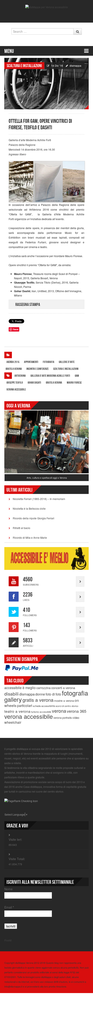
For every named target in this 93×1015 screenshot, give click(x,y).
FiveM (7, 940)
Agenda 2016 (12, 362)
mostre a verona (64, 701)
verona (59, 710)
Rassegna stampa (27, 304)
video (75, 718)
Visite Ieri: (15, 839)
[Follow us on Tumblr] (55, 15)
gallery (13, 699)
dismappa (75, 65)
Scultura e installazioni (24, 65)
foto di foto (53, 694)
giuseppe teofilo (14, 382)
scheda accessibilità (44, 706)
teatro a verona (17, 711)
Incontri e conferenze (37, 369)
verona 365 (76, 711)
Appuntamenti (31, 362)
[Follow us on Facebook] (37, 15)
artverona (20, 376)
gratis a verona (54, 382)
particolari (24, 705)
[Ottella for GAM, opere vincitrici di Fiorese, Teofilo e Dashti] (46, 83)
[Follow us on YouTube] (49, 15)
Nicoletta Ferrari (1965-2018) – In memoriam (39, 499)
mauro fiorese (74, 382)
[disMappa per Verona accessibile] (46, 6)
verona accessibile (16, 389)
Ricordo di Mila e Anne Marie (30, 537)
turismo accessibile (41, 711)
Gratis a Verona (14, 369)
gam (77, 376)
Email (9, 907)
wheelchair (12, 722)
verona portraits (62, 718)
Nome (8, 889)
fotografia (75, 692)
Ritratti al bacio (21, 528)
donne (40, 694)
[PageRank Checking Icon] (21, 800)
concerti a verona (63, 687)
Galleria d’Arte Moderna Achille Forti (50, 376)
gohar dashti (34, 382)
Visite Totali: (17, 859)
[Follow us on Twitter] (43, 15)
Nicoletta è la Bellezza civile (29, 508)
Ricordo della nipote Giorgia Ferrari (33, 518)
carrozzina (43, 687)
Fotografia (48, 362)
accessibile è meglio (20, 687)
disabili (11, 693)
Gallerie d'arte (67, 362)
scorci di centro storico (67, 706)
